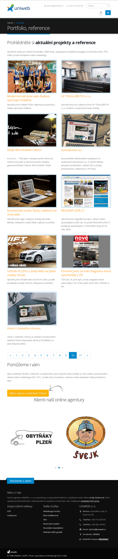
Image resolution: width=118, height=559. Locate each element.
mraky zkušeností (96, 497)
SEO (45, 519)
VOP (9, 511)
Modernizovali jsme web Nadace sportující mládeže (28, 98)
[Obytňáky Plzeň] (32, 438)
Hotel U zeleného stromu (23, 328)
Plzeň (31, 556)
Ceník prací (12, 515)
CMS (65, 556)
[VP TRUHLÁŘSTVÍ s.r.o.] (86, 77)
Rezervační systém (51, 524)
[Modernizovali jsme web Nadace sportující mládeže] (32, 77)
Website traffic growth (52, 532)
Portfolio (20, 22)
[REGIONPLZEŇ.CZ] (86, 191)
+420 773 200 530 (76, 6)
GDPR (24, 556)
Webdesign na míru (51, 511)
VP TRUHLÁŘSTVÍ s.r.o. (76, 96)
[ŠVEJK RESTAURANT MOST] (32, 130)
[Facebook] (101, 13)
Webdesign (52, 556)
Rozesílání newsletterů (53, 528)
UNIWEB (96, 534)
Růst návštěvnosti (50, 515)
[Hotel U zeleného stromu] (32, 309)
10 (72, 355)
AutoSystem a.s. (71, 150)
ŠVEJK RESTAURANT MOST (24, 150)
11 (80, 355)
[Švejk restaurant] (86, 438)
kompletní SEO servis (90, 501)
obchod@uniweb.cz (55, 6)
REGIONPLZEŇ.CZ (72, 210)
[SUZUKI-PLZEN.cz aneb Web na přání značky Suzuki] (32, 251)
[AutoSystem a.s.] (86, 130)
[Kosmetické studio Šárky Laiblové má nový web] (32, 191)
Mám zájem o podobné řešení (28, 393)
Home (10, 22)
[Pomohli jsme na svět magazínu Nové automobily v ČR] (86, 251)
